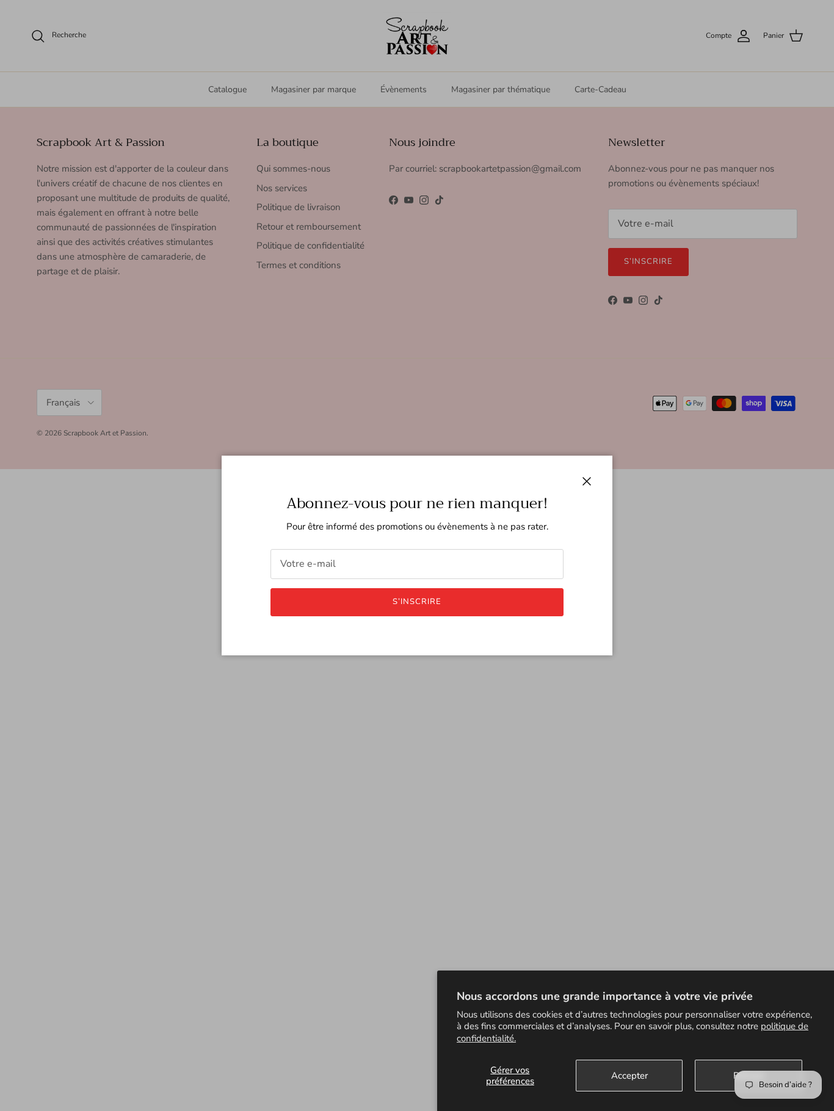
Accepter (629, 1075)
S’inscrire (417, 601)
